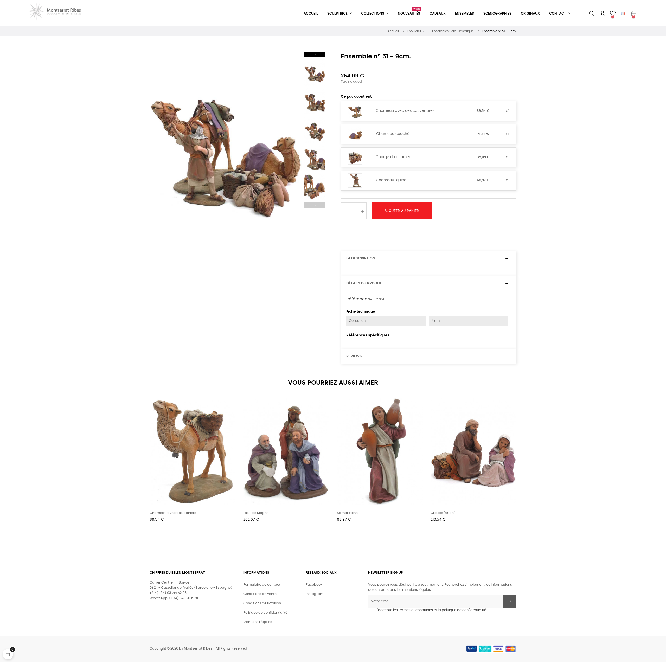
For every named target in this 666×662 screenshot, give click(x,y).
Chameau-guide (391, 180)
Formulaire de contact (261, 584)
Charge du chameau (395, 157)
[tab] (428, 258)
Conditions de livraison (262, 603)
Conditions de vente (260, 594)
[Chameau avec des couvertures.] (355, 111)
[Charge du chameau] (355, 157)
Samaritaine (347, 513)
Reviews (354, 356)
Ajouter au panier (402, 210)
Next (314, 54)
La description (360, 258)
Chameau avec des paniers (173, 513)
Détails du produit (364, 283)
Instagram (314, 594)
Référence (356, 299)
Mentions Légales (257, 622)
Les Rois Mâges (255, 513)
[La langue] (623, 13)
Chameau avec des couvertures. (405, 111)
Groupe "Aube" (443, 513)
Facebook (314, 584)
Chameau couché (392, 134)
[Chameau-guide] (355, 180)
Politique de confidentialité (265, 612)
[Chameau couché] (355, 134)
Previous (314, 205)
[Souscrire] (509, 601)
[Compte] (602, 13)
